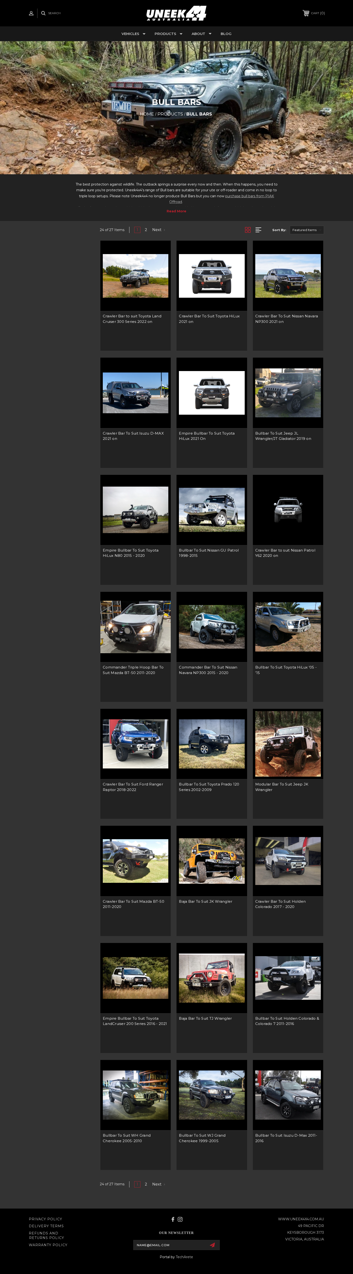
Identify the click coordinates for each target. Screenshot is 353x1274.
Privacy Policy (45, 1219)
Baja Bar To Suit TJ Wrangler (205, 1018)
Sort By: (279, 230)
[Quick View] (161, 250)
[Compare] (161, 263)
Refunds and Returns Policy (46, 1235)
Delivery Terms (46, 1226)
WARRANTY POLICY (48, 1245)
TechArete (184, 1257)
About (198, 33)
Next (157, 229)
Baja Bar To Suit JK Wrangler (205, 901)
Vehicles (130, 33)
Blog (226, 33)
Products (165, 33)
